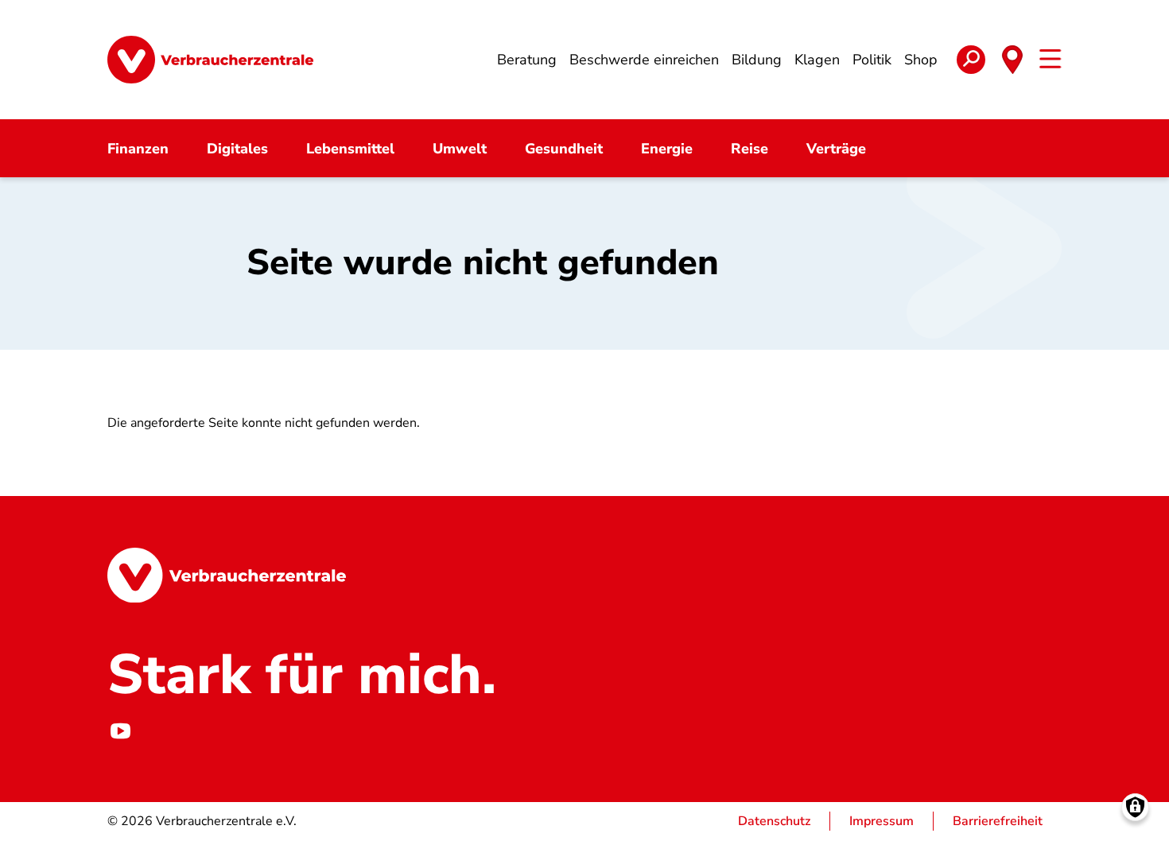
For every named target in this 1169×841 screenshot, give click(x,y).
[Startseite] (210, 59)
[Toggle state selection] (1012, 59)
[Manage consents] (1135, 807)
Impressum (881, 821)
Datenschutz (774, 821)
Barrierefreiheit (998, 821)
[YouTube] (120, 730)
